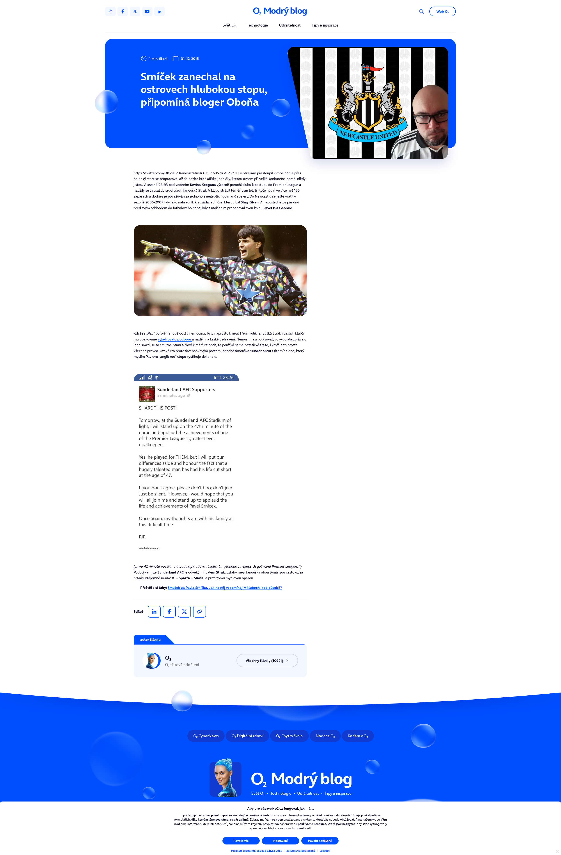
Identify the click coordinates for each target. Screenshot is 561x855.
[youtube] (147, 11)
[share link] (199, 612)
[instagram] (110, 11)
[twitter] (135, 11)
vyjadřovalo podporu (175, 339)
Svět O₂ (229, 25)
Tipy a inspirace (325, 25)
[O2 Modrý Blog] (280, 11)
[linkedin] (159, 11)
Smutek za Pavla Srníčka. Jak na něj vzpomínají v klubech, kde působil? (225, 587)
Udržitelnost (290, 25)
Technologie (257, 25)
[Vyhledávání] (421, 11)
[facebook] (122, 11)
